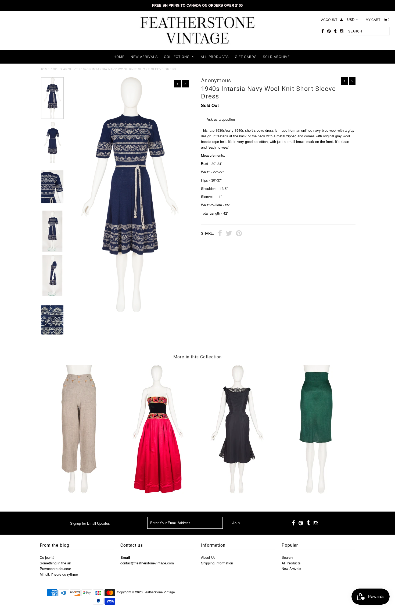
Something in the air (55, 562)
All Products (215, 57)
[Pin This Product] (239, 234)
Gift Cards (246, 57)
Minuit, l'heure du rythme (59, 574)
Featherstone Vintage (159, 592)
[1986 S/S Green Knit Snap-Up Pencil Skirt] (316, 492)
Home (119, 57)
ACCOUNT (329, 19)
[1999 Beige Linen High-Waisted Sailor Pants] (79, 492)
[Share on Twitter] (229, 234)
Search (287, 557)
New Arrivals (144, 57)
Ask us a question (221, 119)
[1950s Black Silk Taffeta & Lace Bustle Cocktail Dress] (237, 492)
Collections (176, 57)
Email (125, 557)
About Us (208, 557)
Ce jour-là (47, 557)
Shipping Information (217, 562)
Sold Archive (276, 57)
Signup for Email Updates (90, 523)
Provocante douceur (55, 568)
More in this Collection (197, 356)
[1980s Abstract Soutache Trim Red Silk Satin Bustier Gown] (158, 492)
